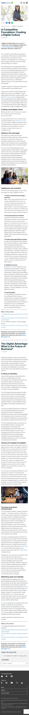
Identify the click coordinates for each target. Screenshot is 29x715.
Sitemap (3, 708)
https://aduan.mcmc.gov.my (7, 705)
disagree (10, 159)
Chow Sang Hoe (7, 47)
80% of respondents (9, 97)
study (3, 148)
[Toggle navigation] (27, 3)
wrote (11, 594)
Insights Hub (5, 26)
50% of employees (12, 267)
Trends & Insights (17, 26)
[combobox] (14, 656)
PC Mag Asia (4, 603)
